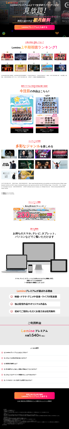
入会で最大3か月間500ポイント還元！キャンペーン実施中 (34, 401)
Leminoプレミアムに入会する (34, 27)
